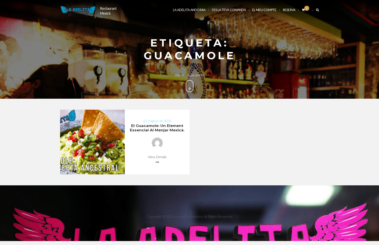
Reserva (289, 10)
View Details (157, 157)
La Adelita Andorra (189, 10)
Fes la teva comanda (229, 10)
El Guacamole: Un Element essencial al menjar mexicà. (157, 127)
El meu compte (264, 10)
